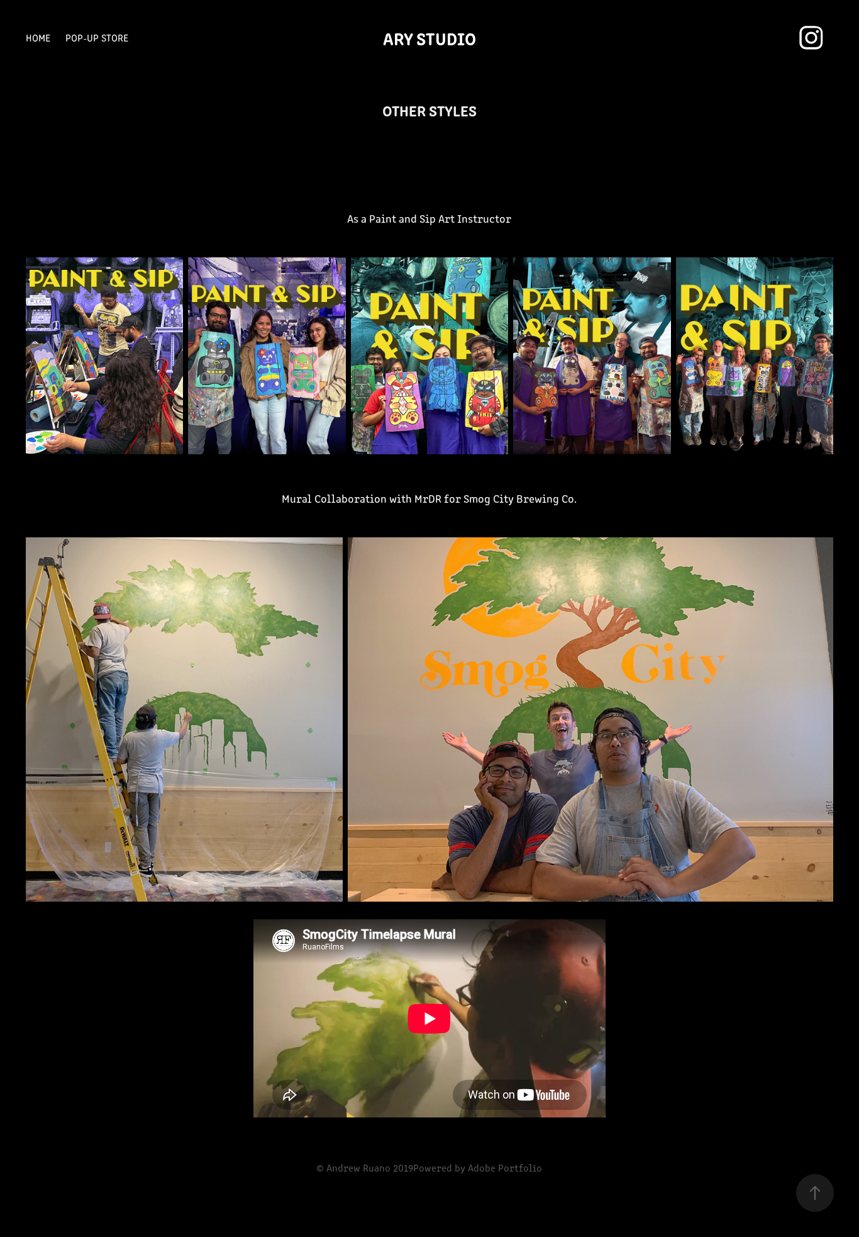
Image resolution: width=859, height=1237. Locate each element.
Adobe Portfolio (505, 1167)
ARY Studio (429, 37)
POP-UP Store (96, 37)
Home (38, 37)
